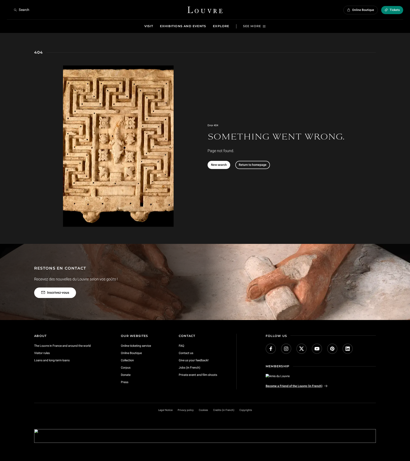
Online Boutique (131, 353)
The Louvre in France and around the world (62, 345)
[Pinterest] (332, 349)
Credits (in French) (223, 410)
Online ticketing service (136, 345)
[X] (301, 349)
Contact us (186, 353)
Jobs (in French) (189, 367)
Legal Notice (165, 410)
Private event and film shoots (198, 374)
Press (124, 382)
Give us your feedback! (194, 360)
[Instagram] (286, 349)
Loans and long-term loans (52, 360)
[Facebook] (271, 349)
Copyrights (245, 410)
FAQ (181, 345)
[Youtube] (317, 349)
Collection (127, 360)
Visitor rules (42, 353)
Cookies (203, 410)
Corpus (125, 367)
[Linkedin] (348, 349)
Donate (125, 374)
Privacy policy (186, 410)
